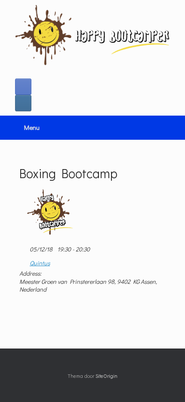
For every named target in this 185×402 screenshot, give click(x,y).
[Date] (23, 247)
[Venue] (23, 261)
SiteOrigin (106, 376)
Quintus (40, 263)
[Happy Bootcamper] (92, 35)
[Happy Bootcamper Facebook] (23, 87)
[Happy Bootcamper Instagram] (23, 103)
